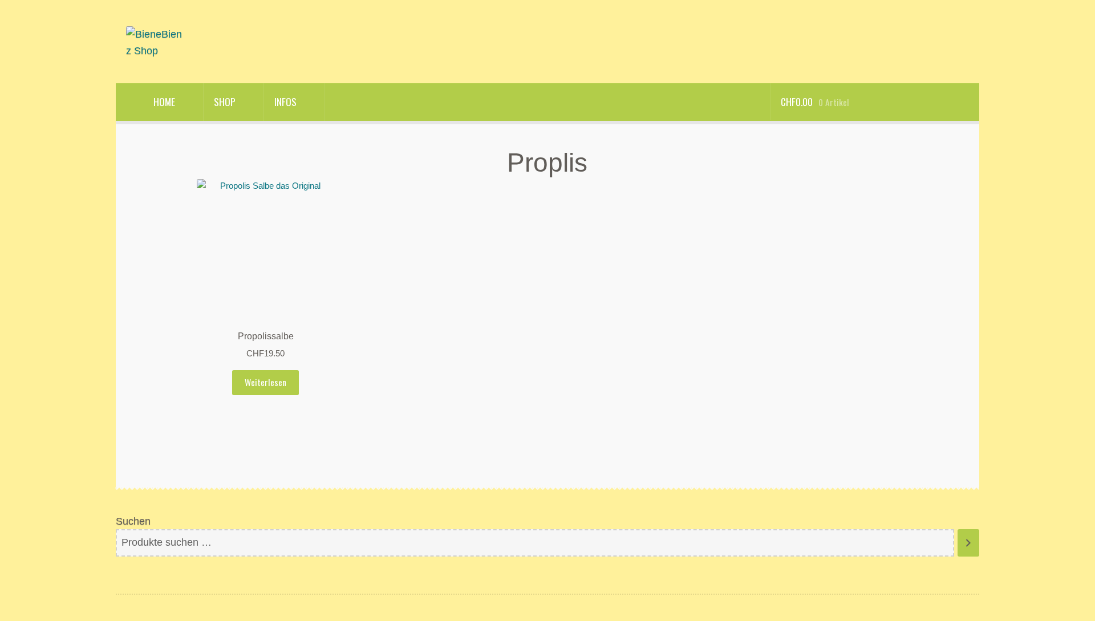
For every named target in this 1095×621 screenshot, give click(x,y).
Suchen (133, 521)
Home (164, 101)
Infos (285, 101)
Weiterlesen (265, 382)
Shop (225, 101)
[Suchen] (968, 543)
